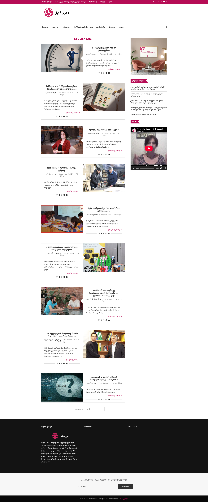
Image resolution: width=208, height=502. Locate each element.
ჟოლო (94, 54)
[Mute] (161, 168)
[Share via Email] (109, 73)
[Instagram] (158, 1)
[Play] (133, 168)
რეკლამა (110, 1)
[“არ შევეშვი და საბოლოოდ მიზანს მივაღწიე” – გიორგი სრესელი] (104, 344)
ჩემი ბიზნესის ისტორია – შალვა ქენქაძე (61, 169)
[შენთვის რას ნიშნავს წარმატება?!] (62, 140)
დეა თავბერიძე (55, 340)
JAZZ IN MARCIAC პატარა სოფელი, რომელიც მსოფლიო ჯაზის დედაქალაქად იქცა (147, 102)
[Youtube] (164, 1)
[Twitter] (156, 1)
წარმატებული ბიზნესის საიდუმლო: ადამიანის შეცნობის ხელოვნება (62, 87)
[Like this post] (99, 73)
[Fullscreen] (164, 168)
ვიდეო (121, 27)
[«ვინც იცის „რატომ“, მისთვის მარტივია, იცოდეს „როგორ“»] (62, 387)
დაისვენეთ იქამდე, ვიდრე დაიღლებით (104, 49)
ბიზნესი (112, 27)
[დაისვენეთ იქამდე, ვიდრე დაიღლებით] (62, 58)
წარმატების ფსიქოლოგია (83, 27)
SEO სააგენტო (123, 499)
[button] (55, 1)
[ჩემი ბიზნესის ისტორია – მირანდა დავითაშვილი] (62, 219)
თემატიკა (55, 27)
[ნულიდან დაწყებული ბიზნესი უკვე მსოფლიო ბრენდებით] (104, 257)
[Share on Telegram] (106, 73)
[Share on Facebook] (101, 73)
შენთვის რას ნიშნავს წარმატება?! (104, 129)
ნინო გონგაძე (56, 253)
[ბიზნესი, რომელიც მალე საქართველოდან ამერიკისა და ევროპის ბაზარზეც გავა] (62, 301)
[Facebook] (153, 1)
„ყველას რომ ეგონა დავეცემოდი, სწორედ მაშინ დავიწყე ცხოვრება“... (80, 2)
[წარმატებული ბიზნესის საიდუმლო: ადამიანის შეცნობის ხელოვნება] (104, 97)
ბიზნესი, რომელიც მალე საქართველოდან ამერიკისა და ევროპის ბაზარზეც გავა (103, 293)
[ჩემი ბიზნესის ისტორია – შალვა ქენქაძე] (104, 178)
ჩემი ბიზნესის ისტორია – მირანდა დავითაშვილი (103, 209)
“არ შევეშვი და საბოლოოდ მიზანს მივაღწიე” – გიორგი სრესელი (62, 334)
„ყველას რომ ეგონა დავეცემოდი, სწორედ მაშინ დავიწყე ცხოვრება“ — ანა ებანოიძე (148, 88)
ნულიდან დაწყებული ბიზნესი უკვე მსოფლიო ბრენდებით (61, 248)
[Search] (166, 27)
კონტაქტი (102, 1)
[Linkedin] (161, 1)
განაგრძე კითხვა (114, 69)
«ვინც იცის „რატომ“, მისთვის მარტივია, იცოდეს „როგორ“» (104, 378)
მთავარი (45, 27)
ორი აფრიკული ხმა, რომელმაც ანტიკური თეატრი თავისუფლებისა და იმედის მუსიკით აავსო (149, 109)
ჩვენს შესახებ (93, 1)
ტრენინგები (100, 27)
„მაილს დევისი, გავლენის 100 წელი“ (144, 114)
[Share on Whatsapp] (103, 73)
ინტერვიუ (66, 27)
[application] (149, 148)
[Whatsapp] (166, 1)
